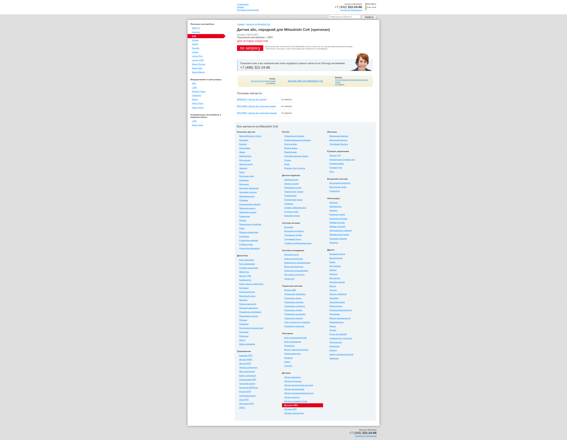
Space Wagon (198, 72)
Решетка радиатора (248, 232)
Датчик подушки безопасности (298, 393)
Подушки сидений (338, 239)
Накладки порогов (248, 192)
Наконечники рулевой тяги (342, 160)
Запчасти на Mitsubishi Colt (258, 24)
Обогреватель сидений (340, 230)
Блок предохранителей (295, 338)
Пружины (288, 204)
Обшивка (243, 200)
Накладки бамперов (249, 188)
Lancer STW (198, 60)
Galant (195, 44)
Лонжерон (244, 180)
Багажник (243, 140)
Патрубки (333, 298)
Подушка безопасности (340, 310)
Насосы (333, 290)
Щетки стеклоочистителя (341, 354)
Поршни (243, 320)
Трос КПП (244, 400)
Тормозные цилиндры (295, 314)
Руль (331, 171)
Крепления (334, 278)
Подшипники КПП (247, 380)
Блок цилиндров (247, 264)
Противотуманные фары (296, 156)
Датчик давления (292, 377)
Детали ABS (290, 290)
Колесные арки (246, 176)
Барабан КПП (245, 355)
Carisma (196, 32)
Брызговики (244, 148)
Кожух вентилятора (293, 259)
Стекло (287, 160)
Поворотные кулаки (293, 192)
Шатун (242, 340)
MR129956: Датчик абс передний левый (256, 106)
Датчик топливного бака (295, 401)
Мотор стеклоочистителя (296, 350)
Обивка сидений (337, 226)
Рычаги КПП (245, 391)
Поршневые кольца (248, 316)
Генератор (289, 346)
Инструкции (335, 266)
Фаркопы (333, 243)
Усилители (334, 346)
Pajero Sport (198, 107)
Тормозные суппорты (294, 306)
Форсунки (244, 336)
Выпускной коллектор (339, 183)
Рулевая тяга (335, 167)
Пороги (242, 220)
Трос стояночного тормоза (297, 322)
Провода (288, 358)
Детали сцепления (248, 367)
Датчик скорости (292, 397)
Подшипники (290, 195)
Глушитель (334, 191)
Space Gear (197, 125)
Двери (242, 152)
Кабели (333, 270)
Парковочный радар (339, 234)
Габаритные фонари (294, 136)
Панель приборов (338, 294)
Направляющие (247, 196)
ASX (194, 83)
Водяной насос (291, 254)
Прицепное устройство (250, 224)
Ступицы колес (291, 212)
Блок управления (292, 342)
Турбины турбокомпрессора (297, 243)
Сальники (244, 332)
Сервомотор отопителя (340, 338)
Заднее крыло (246, 164)
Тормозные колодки (293, 302)
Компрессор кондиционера (297, 263)
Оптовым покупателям (248, 10)
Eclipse (195, 40)
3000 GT (196, 28)
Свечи (287, 362)
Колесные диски (337, 214)
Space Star (197, 68)
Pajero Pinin (197, 103)
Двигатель (244, 272)
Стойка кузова (246, 244)
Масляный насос (247, 296)
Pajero (195, 99)
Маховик (243, 300)
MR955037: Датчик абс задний (251, 99)
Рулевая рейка (336, 163)
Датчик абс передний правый (263, 81)
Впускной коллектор (294, 231)
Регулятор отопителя (294, 275)
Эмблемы (334, 358)
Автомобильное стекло (250, 136)
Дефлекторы (245, 156)
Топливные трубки (293, 235)
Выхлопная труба (337, 187)
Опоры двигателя (247, 304)
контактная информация (351, 10)
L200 (194, 87)
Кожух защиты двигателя (251, 284)
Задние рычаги (291, 184)
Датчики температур (294, 413)
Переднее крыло (247, 208)
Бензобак (288, 227)
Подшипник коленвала (250, 312)
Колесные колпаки (338, 218)
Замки (332, 262)
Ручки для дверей (338, 334)
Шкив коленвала (247, 344)
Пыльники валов (247, 383)
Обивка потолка (337, 222)
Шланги (333, 350)
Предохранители (292, 354)
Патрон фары (291, 148)
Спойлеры (244, 236)
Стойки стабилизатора (295, 208)
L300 (194, 121)
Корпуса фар (290, 144)
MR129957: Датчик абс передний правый (257, 113)
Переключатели (337, 302)
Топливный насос (292, 239)
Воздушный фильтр (338, 136)
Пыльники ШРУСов (248, 387)
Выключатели (336, 258)
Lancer (195, 52)
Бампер (243, 144)
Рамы (242, 228)
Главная (240, 24)
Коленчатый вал (247, 292)
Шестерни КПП (246, 404)
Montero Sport (198, 91)
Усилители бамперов (249, 248)
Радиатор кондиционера (296, 271)
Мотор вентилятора (293, 267)
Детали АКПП (245, 359)
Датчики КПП (290, 409)
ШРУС (242, 408)
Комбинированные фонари (297, 140)
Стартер (288, 366)
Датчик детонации (293, 381)
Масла (332, 286)
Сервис (240, 7)
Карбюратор (245, 280)
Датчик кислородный (294, 389)
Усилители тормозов (294, 326)
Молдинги (244, 184)
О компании (243, 4)
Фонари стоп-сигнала (294, 168)
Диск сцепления (247, 371)
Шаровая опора (292, 216)
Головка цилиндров (248, 268)
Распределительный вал (251, 328)
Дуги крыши (244, 160)
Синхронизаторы (247, 396)
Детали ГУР (335, 155)
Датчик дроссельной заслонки (298, 385)
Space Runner (198, 64)
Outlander (196, 95)
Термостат (289, 279)
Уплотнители (335, 342)
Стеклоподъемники (248, 240)
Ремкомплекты (336, 322)
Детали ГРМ (245, 276)
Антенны (333, 202)
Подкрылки (244, 216)
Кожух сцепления (247, 376)
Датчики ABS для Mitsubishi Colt (305, 81)
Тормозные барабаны (295, 294)
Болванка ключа (337, 254)
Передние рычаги (292, 188)
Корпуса (333, 274)
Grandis (195, 48)
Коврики (333, 210)
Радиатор (244, 324)
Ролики (332, 330)
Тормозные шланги (293, 318)
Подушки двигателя (248, 308)
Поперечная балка (293, 200)
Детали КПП (245, 363)
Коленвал (244, 288)
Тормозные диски (292, 298)
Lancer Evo (197, 56)
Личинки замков (337, 282)
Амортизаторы (291, 180)
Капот (242, 172)
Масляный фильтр (338, 140)
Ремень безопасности (340, 318)
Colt (194, 36)
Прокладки (334, 314)
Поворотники (290, 152)
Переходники (335, 306)
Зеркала (243, 168)
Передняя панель (247, 212)
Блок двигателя (246, 260)
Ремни (332, 326)
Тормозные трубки (293, 310)
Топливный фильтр (338, 144)
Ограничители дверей (249, 204)
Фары (287, 164)
